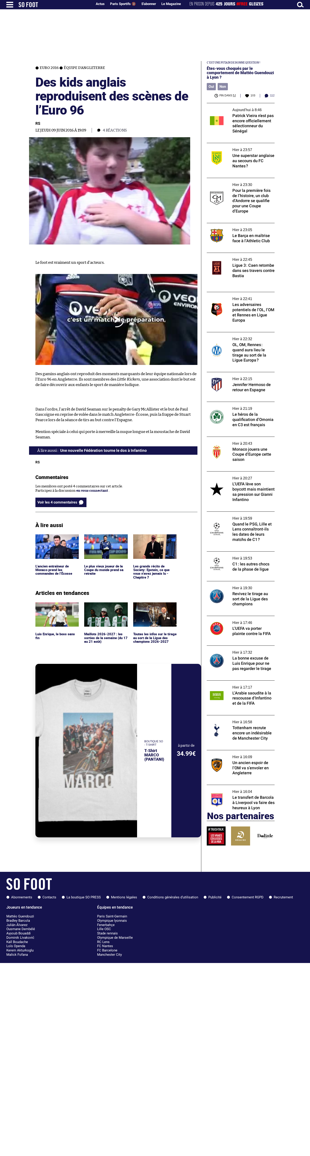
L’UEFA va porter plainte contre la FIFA (237, 618)
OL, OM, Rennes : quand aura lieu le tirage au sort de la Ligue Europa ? (239, 336)
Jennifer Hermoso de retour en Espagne (238, 374)
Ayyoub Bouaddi (18, 933)
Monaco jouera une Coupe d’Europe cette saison (239, 441)
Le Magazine (171, 4)
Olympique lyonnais (112, 921)
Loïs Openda (15, 946)
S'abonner (148, 4)
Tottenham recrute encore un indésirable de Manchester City (240, 719)
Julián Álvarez (16, 925)
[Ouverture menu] (9, 4)
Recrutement (283, 897)
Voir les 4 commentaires (57, 502)
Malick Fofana (17, 955)
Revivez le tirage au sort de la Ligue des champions (237, 585)
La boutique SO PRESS (83, 897)
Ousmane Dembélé (20, 929)
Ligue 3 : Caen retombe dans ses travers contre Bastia (238, 257)
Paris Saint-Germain (112, 916)
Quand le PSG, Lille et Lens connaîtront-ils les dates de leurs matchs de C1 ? (240, 516)
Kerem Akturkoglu (20, 950)
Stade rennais (107, 933)
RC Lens (103, 942)
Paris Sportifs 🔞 (123, 4)
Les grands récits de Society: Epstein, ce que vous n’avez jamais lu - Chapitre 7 (151, 543)
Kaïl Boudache (17, 942)
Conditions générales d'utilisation (172, 897)
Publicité (214, 897)
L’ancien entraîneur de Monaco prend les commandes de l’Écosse (54, 540)
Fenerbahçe (106, 925)
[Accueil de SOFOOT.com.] (54, 4)
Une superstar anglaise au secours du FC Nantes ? (239, 147)
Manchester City (109, 955)
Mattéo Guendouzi (20, 916)
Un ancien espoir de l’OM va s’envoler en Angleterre (239, 754)
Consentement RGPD (247, 897)
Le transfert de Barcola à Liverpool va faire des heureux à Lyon (240, 789)
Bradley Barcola (18, 921)
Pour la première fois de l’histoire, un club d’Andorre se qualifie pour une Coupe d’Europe (240, 184)
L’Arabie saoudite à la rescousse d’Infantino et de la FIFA (232, 685)
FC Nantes (105, 946)
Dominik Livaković (20, 938)
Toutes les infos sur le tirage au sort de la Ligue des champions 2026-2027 (154, 608)
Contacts (49, 897)
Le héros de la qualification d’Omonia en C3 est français (239, 406)
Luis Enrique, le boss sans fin (55, 606)
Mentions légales (124, 897)
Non (222, 86)
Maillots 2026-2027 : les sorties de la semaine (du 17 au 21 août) (105, 608)
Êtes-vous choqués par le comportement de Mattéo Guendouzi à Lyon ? (240, 73)
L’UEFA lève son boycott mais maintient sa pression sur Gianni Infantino (240, 475)
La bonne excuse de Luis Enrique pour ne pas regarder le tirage (239, 650)
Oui (211, 86)
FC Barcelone (107, 950)
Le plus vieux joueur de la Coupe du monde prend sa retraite (105, 540)
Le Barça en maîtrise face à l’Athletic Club (239, 225)
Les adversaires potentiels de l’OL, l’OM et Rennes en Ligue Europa (239, 296)
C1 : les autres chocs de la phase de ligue (237, 553)
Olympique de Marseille (115, 938)
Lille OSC (104, 929)
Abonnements (21, 897)
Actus (100, 4)
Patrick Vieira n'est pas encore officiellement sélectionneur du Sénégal (238, 107)
